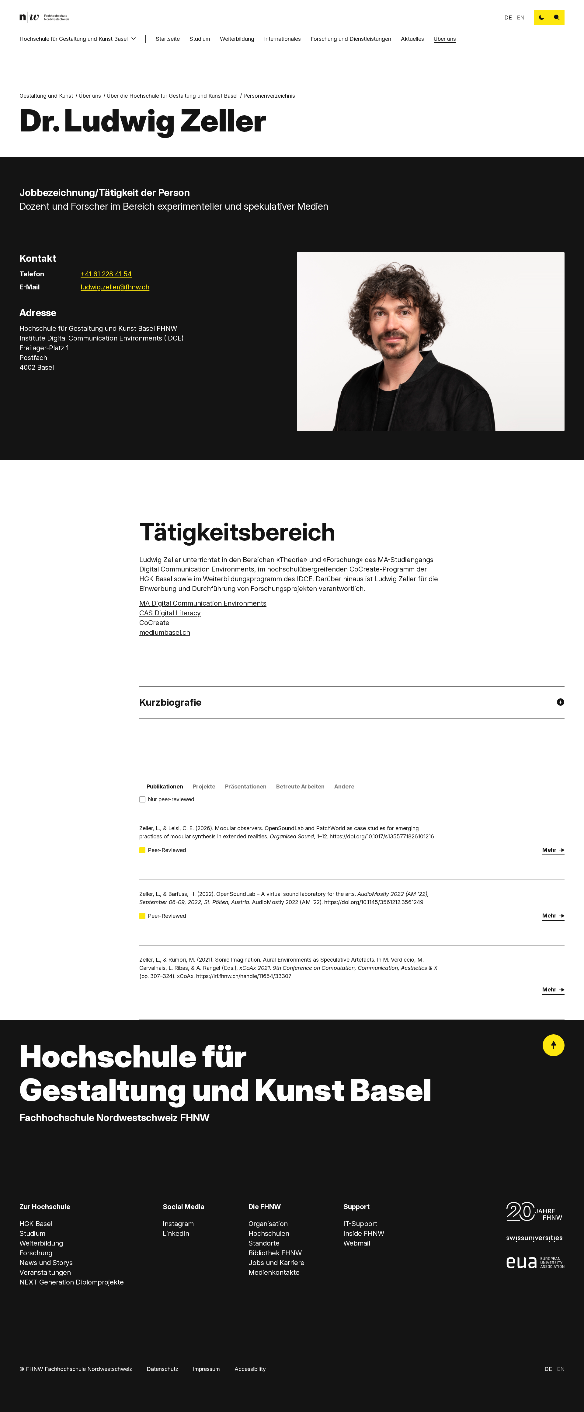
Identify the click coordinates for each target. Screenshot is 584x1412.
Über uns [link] (90, 96)
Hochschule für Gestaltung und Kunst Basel (73, 39)
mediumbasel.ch (164, 632)
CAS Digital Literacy (170, 613)
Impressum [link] (206, 1369)
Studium (199, 39)
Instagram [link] (178, 1224)
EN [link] (520, 17)
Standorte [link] (264, 1243)
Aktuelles (412, 39)
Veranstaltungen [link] (45, 1272)
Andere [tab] (344, 786)
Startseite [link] (168, 39)
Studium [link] (32, 1233)
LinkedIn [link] (176, 1233)
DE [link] (508, 17)
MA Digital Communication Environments (202, 603)
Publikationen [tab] (165, 786)
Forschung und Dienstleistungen (351, 39)
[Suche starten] (557, 17)
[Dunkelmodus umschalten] (541, 17)
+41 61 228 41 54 (106, 274)
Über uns (445, 39)
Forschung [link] (35, 1253)
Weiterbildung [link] (41, 1243)
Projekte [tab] (204, 786)
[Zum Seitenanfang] (554, 1045)
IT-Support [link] (360, 1224)
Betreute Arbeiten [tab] (300, 786)
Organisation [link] (268, 1224)
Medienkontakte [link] (274, 1272)
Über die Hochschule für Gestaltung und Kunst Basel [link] (172, 96)
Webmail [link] (356, 1243)
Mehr (549, 850)
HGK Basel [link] (35, 1224)
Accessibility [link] (250, 1369)
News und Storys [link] (46, 1263)
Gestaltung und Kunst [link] (46, 96)
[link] (44, 17)
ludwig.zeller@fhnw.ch (115, 287)
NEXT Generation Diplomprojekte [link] (71, 1282)
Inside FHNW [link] (363, 1233)
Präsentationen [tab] (245, 786)
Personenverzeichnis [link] (269, 96)
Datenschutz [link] (162, 1369)
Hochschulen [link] (269, 1233)
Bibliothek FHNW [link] (275, 1253)
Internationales (282, 39)
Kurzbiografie (170, 702)
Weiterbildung (237, 39)
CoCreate (154, 623)
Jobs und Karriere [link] (276, 1263)
